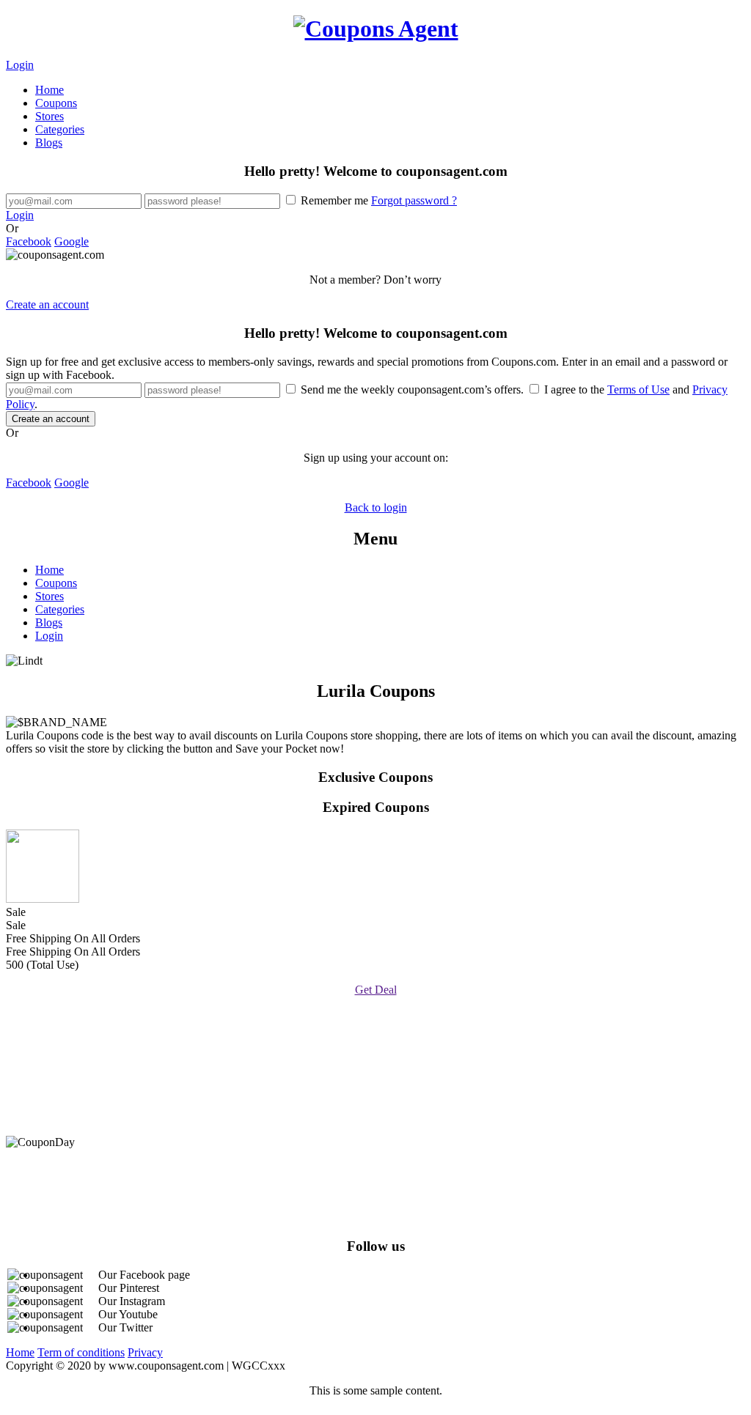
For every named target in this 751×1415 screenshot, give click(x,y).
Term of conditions (81, 1352)
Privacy (145, 1352)
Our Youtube (128, 1314)
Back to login (376, 507)
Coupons (56, 103)
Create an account (47, 304)
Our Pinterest (128, 1288)
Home (49, 90)
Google (71, 241)
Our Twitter (125, 1327)
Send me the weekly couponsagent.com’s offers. (412, 389)
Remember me (377, 200)
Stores (49, 116)
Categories (59, 129)
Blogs (48, 142)
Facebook (28, 241)
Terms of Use (638, 389)
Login (20, 65)
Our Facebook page (144, 1274)
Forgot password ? (414, 200)
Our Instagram (131, 1301)
